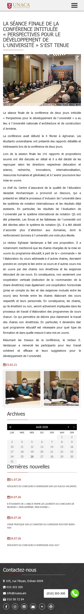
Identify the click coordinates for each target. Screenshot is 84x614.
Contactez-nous (19, 570)
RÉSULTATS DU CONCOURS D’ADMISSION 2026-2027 (33, 545)
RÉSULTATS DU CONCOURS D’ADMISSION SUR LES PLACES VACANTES (41, 486)
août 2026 (42, 427)
